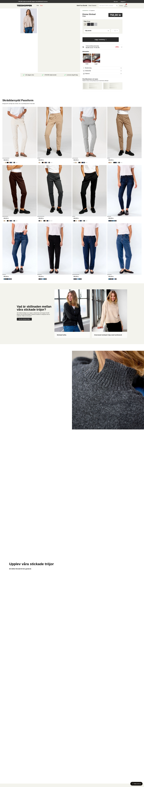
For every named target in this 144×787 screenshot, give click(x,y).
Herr (38, 5)
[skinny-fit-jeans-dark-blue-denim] (109, 220)
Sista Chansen (92, 5)
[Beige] (85, 24)
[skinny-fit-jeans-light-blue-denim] (112, 220)
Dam (41, 5)
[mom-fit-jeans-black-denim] (39, 279)
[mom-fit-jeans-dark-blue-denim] (41, 279)
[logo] (24, 5)
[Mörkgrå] (92, 24)
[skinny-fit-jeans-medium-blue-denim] (114, 220)
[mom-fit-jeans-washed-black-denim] (46, 279)
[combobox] (107, 5)
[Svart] (88, 24)
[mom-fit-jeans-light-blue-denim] (42, 279)
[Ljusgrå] (95, 24)
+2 (15, 162)
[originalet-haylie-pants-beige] (6, 162)
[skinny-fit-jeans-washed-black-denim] (116, 220)
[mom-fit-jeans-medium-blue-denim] (44, 279)
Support (123, 1)
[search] (117, 5)
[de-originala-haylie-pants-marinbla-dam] (11, 162)
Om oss (116, 1)
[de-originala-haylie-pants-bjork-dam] (4, 162)
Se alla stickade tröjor (24, 319)
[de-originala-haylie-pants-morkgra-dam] (14, 162)
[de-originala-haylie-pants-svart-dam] (7, 162)
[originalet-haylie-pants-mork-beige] (9, 162)
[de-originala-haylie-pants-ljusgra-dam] (12, 162)
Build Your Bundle (82, 5)
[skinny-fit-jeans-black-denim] (111, 220)
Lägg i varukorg (100, 39)
